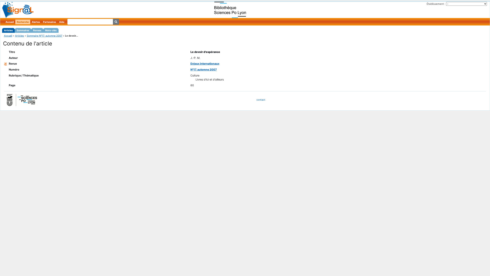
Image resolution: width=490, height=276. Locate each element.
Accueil (10, 22)
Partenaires (49, 22)
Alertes (36, 22)
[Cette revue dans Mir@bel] (5, 63)
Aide (61, 22)
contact (260, 99)
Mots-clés (51, 30)
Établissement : (436, 3)
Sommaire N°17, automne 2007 (44, 35)
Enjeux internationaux (204, 63)
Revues (37, 30)
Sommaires (23, 30)
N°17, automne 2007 (203, 69)
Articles (8, 30)
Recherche (23, 22)
